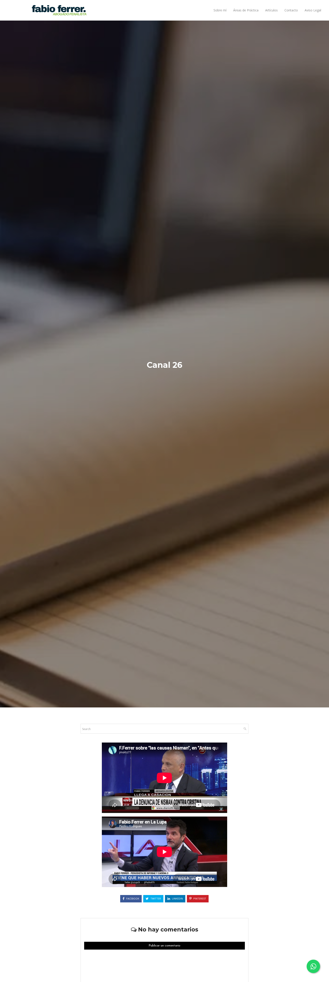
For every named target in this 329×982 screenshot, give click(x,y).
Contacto (291, 10)
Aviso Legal (313, 10)
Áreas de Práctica (245, 10)
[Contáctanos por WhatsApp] (313, 966)
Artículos (271, 10)
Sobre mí (220, 10)
